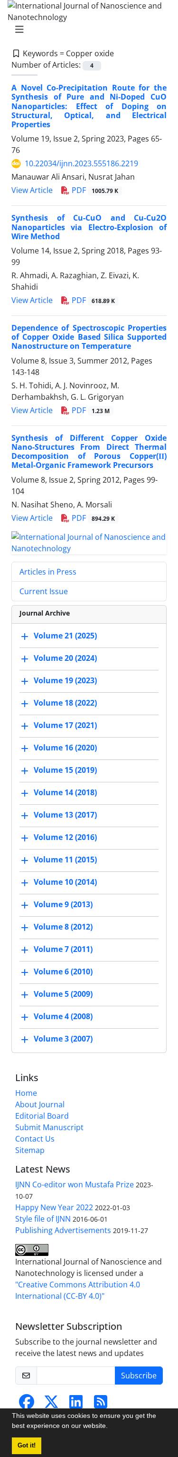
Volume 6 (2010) (63, 971)
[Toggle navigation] (86, 29)
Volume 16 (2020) (65, 747)
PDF (94, 190)
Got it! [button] (27, 1445)
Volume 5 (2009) (63, 994)
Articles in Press (47, 572)
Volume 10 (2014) (65, 882)
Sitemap (30, 1150)
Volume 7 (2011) (63, 949)
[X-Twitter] (51, 1404)
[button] (111, 1427)
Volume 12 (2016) (65, 837)
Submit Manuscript (49, 1127)
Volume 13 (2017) (65, 814)
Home (26, 1093)
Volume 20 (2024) (65, 658)
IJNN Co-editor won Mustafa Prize (74, 1184)
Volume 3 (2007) (63, 1038)
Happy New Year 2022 (54, 1207)
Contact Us (35, 1138)
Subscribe (139, 1375)
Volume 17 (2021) (65, 725)
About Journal (40, 1104)
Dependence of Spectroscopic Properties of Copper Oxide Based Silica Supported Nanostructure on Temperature (89, 337)
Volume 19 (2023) (65, 680)
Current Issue (43, 591)
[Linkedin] (76, 1404)
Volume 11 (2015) (65, 859)
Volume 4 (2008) (63, 1016)
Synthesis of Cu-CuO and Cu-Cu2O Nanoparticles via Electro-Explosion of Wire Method (89, 226)
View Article (32, 190)
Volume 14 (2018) (65, 792)
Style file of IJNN (43, 1219)
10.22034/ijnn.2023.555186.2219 (81, 163)
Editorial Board (42, 1116)
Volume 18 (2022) (65, 703)
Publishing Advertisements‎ (63, 1230)
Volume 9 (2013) (63, 904)
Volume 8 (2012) (63, 926)
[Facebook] (26, 1404)
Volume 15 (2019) (65, 770)
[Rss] (100, 1404)
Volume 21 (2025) (65, 635)
